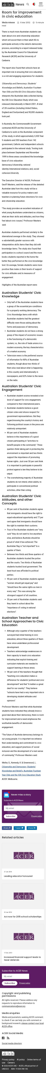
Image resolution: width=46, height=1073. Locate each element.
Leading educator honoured (18, 876)
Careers (11, 1062)
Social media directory (12, 1043)
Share (6, 828)
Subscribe (10, 816)
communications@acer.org (13, 1006)
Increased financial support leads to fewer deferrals (22, 958)
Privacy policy (36, 816)
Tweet (18, 828)
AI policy (21, 1059)
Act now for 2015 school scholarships (22, 916)
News (20, 4)
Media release (8, 22)
